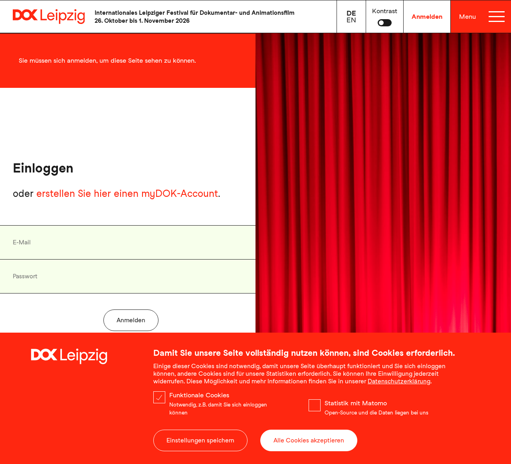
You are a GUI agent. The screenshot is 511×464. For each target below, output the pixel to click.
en (351, 20)
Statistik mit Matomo (356, 403)
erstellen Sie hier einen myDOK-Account (127, 193)
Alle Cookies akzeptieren (308, 440)
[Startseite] (42, 16)
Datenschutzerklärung (399, 381)
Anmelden (427, 16)
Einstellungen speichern (200, 440)
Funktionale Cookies (199, 395)
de (351, 13)
